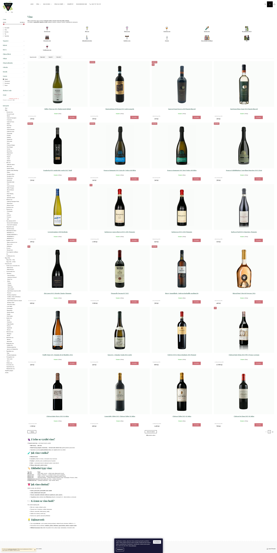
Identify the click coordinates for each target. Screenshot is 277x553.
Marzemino (9, 151)
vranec (8, 158)
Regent (8, 156)
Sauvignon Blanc (11, 174)
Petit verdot (9, 141)
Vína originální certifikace (12, 252)
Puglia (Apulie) (10, 324)
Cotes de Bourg (10, 275)
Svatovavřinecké (10, 129)
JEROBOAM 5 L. (11, 236)
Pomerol (9, 292)
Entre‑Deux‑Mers (11, 304)
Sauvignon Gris (10, 176)
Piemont (9, 325)
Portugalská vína (10, 357)
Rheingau (9, 333)
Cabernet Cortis (10, 131)
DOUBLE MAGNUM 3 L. (12, 234)
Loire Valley (9, 306)
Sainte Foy (9, 279)
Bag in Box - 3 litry (11, 259)
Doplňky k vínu (10, 240)
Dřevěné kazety (10, 228)
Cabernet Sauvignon (11, 117)
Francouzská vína (11, 271)
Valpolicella (9, 327)
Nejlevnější (42, 57)
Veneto (8, 320)
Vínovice (8, 248)
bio (7, 254)
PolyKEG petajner (9, 370)
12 (272, 431)
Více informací (132, 545)
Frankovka (9, 119)
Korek (6, 79)
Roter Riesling (10, 193)
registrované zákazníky (12, 549)
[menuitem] (31, 4)
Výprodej (7, 36)
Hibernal (9, 195)
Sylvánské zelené (11, 197)
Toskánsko (9, 322)
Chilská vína (9, 362)
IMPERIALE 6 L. (10, 238)
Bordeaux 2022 (10, 302)
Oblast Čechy (10, 267)
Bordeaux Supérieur (11, 294)
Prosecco (9, 217)
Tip (5, 34)
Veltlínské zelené (11, 164)
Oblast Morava (10, 269)
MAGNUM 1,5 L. (10, 232)
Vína (6, 110)
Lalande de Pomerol (12, 277)
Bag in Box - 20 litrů (11, 261)
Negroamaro (10, 152)
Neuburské (9, 180)
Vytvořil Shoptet (272, 548)
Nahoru (32, 431)
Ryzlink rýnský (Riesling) (12, 170)
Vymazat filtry (13, 98)
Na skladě (7, 27)
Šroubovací (7, 81)
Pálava (8, 172)
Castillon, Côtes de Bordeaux (14, 296)
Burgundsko (9, 310)
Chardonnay (10, 178)
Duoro (8, 360)
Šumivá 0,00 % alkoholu (12, 222)
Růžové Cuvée (10, 205)
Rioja (8, 353)
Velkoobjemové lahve (11, 230)
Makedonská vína (11, 368)
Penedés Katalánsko (11, 355)
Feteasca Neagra (11, 145)
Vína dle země (8, 263)
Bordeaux (9, 273)
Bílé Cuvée (9, 166)
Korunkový (7, 83)
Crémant (9, 215)
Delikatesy (9, 246)
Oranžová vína (10, 207)
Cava (8, 213)
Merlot (8, 116)
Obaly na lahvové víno (12, 242)
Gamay (8, 149)
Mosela (8, 335)
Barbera (9, 160)
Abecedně (58, 57)
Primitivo (9, 135)
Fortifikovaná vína (11, 256)
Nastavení (120, 549)
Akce (6, 29)
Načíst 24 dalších (151, 431)
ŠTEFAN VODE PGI (11, 347)
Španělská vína (10, 351)
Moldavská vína (10, 343)
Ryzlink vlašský (10, 168)
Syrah (8, 143)
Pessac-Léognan (11, 298)
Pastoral (9, 154)
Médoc (8, 281)
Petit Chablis (10, 316)
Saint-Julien (10, 287)
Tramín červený (10, 186)
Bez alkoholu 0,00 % (11, 220)
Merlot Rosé (9, 203)
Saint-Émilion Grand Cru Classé (14, 300)
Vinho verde (9, 359)
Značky (6, 372)
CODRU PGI (10, 345)
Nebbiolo (9, 137)
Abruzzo (9, 329)
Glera (8, 191)
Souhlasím (157, 542)
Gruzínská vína (10, 364)
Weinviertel (9, 341)
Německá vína (10, 331)
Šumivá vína (9, 209)
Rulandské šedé (10, 182)
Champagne (10, 211)
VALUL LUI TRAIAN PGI (12, 349)
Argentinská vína (10, 366)
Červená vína (10, 112)
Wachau (9, 339)
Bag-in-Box (7, 257)
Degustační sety (10, 226)
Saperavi (9, 127)
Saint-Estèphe (11, 289)
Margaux (10, 285)
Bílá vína (9, 162)
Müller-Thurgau (10, 187)
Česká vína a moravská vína (13, 265)
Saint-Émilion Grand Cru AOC (14, 290)
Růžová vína (9, 199)
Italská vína (9, 318)
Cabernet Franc (10, 121)
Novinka (6, 31)
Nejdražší (51, 57)
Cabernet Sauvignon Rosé (13, 201)
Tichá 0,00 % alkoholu (12, 224)
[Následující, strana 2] (269, 431)
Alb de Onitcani (10, 189)
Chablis (8, 314)
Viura (8, 184)
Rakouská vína (10, 337)
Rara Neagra (10, 147)
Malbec (8, 123)
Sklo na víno (10, 244)
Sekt (8, 219)
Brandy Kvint (10, 250)
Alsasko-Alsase (10, 312)
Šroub (6, 85)
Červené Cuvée (10, 114)
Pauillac (9, 283)
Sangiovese (9, 139)
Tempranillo (9, 133)
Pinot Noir (9, 125)
